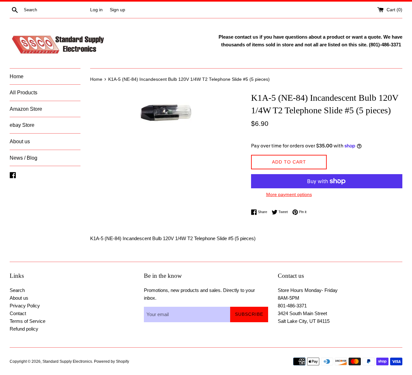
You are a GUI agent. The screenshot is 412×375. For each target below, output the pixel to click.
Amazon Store (26, 109)
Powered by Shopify (111, 361)
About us (20, 141)
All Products (23, 92)
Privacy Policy (25, 305)
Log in (96, 9)
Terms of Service (27, 321)
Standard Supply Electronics (67, 361)
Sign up (117, 9)
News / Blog (23, 158)
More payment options (289, 194)
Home (16, 76)
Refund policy (24, 329)
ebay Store (22, 125)
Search (17, 290)
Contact (18, 313)
